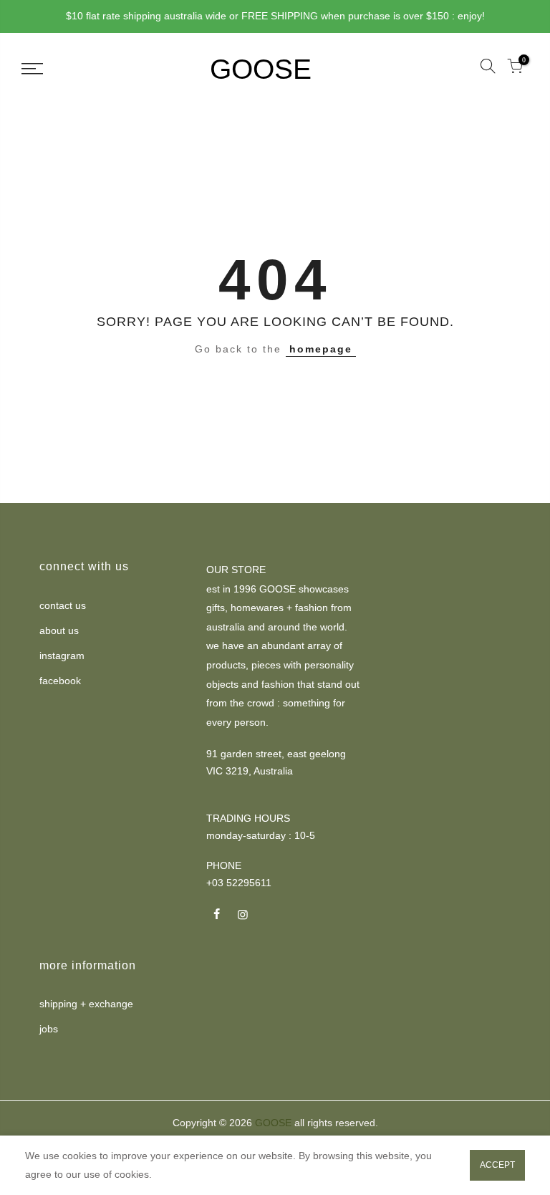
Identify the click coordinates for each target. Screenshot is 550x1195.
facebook (60, 680)
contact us (62, 605)
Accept (497, 1165)
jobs (48, 1029)
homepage (320, 349)
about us (59, 630)
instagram (62, 655)
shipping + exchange (86, 1003)
